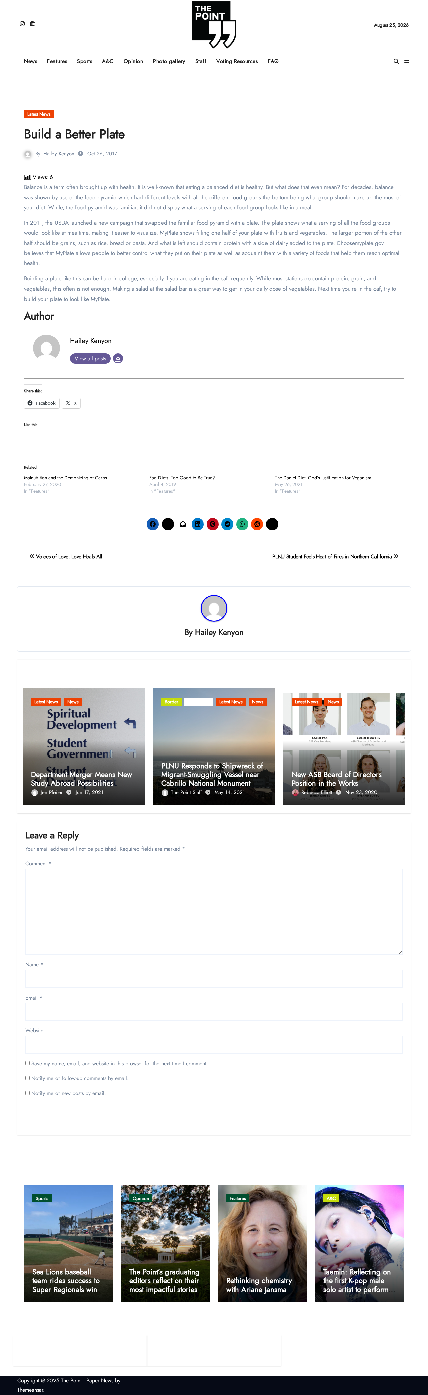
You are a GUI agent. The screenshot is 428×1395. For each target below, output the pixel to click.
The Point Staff (187, 792)
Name (34, 964)
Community (199, 701)
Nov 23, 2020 (361, 792)
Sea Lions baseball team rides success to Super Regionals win (66, 1280)
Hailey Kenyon (58, 153)
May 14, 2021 (230, 792)
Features (59, 58)
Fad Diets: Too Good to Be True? (182, 477)
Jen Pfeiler (52, 792)
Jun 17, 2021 (89, 792)
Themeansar (30, 1390)
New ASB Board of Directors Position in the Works (337, 778)
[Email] (118, 358)
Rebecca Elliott (317, 792)
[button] (406, 61)
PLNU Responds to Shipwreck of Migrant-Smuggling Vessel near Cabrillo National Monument (212, 774)
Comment (38, 863)
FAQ (273, 61)
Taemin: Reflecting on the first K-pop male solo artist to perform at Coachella (357, 1284)
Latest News (39, 114)
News (30, 61)
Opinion (136, 58)
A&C (110, 58)
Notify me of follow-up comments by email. (80, 1078)
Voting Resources (237, 61)
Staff (201, 61)
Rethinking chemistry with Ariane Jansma (259, 1284)
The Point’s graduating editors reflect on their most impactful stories (164, 1280)
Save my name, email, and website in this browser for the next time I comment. (119, 1063)
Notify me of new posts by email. (68, 1093)
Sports (87, 58)
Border (171, 701)
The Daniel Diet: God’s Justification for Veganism (323, 477)
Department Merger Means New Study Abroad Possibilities (81, 778)
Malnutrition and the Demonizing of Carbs (65, 477)
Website (34, 1030)
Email (33, 998)
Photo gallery (169, 61)
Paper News (99, 1380)
